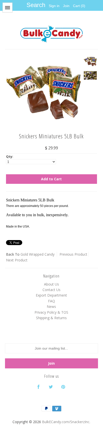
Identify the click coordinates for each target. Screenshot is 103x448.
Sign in (54, 6)
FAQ (51, 301)
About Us (51, 284)
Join (66, 6)
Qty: (9, 156)
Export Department (51, 295)
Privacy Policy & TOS (51, 312)
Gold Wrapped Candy (37, 254)
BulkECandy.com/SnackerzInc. (66, 421)
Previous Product (73, 254)
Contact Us (51, 289)
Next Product (17, 260)
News (51, 306)
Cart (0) (79, 6)
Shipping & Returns (51, 317)
